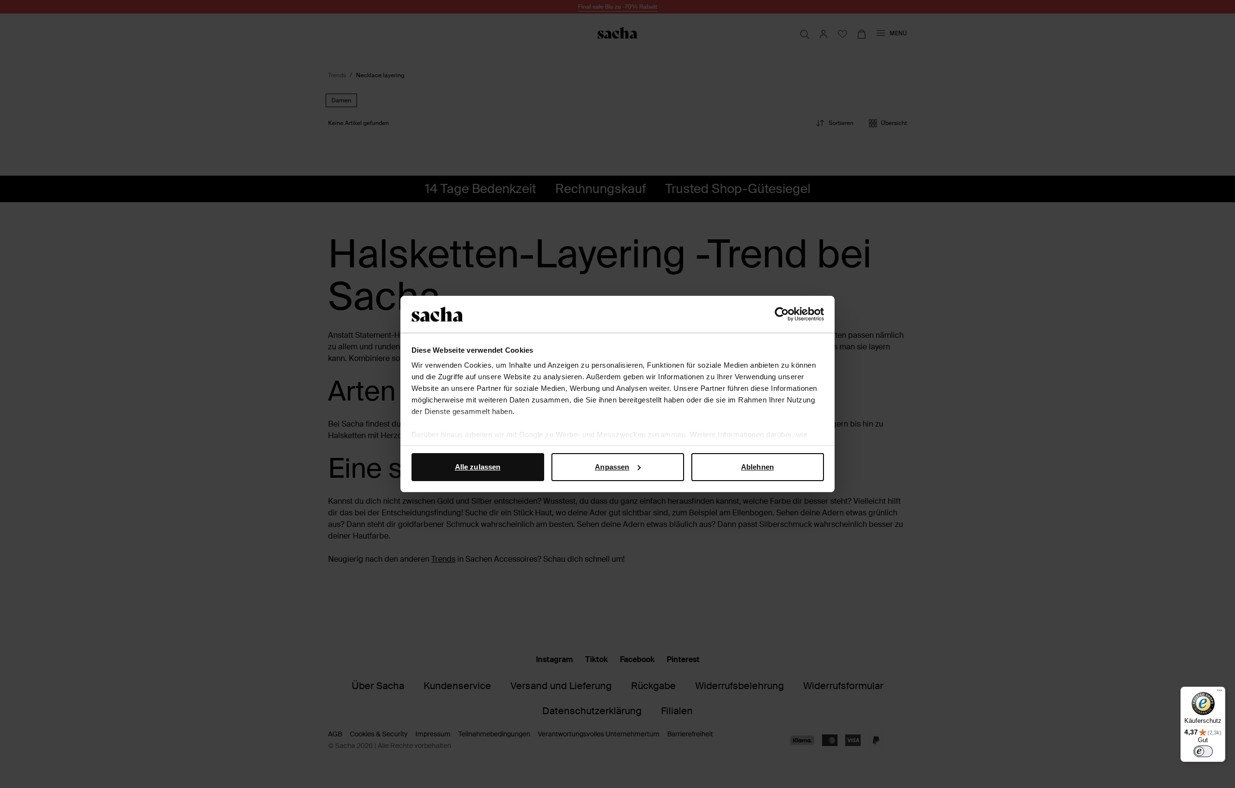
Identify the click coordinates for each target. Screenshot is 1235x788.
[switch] (1203, 751)
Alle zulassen (477, 467)
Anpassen (612, 467)
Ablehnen (757, 467)
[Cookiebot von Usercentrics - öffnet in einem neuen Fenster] (782, 314)
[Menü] (1219, 692)
